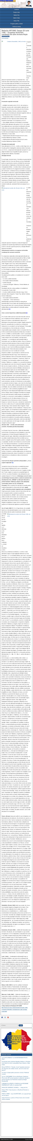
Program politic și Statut (16, 23)
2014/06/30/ (5, 38)
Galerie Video (16, 18)
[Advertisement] (16, 1119)
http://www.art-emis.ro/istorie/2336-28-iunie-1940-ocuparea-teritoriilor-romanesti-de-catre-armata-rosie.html (15, 1009)
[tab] (2, 1017)
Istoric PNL (16, 21)
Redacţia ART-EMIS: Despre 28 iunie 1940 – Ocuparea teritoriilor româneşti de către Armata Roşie (15, 33)
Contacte (16, 9)
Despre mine (16, 12)
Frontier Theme (28, 1139)
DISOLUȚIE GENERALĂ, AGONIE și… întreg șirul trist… (15, 1087)
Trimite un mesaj (16, 26)
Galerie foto (16, 15)
